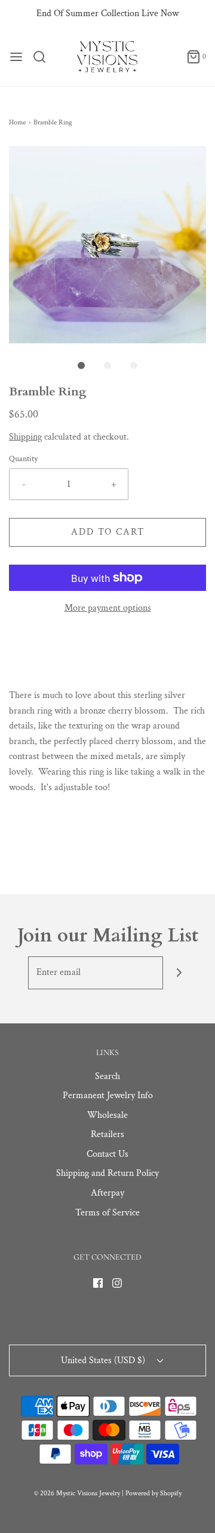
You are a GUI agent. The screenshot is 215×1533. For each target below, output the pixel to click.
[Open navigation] (16, 57)
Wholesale (107, 1115)
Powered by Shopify (153, 1493)
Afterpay (107, 1193)
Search (107, 1076)
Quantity (23, 458)
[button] (107, 244)
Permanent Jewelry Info (108, 1095)
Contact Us (107, 1154)
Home (17, 122)
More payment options (107, 608)
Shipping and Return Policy (107, 1173)
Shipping (25, 437)
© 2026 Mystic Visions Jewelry (77, 1493)
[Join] (179, 972)
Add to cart (108, 532)
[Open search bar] (44, 57)
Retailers (107, 1134)
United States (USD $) (104, 1360)
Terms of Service (107, 1212)
